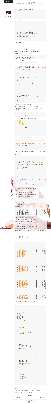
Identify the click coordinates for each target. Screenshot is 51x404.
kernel (31, 395)
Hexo (30, 401)
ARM (29, 395)
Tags (5, 5)
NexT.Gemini (32, 401)
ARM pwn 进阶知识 (42, 397)
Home (6, 4)
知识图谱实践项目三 (17, 397)
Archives (6, 8)
